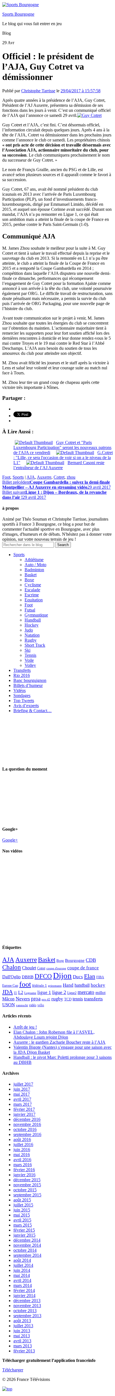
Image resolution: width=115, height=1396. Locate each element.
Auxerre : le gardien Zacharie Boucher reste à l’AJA (59, 1042)
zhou (71, 477)
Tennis (30, 655)
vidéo (32, 1005)
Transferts (22, 670)
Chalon (11, 967)
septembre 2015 (27, 1194)
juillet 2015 (23, 1205)
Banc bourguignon (29, 680)
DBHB (27, 976)
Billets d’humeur (28, 685)
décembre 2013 (26, 1300)
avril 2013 (22, 1340)
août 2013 (22, 1320)
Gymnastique (36, 615)
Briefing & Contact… (32, 710)
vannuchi (22, 1005)
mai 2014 (21, 1275)
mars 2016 (22, 1164)
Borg (60, 961)
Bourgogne (75, 960)
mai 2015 (21, 1215)
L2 (20, 992)
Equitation (34, 599)
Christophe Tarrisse (38, 90)
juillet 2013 (23, 1325)
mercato (86, 992)
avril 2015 (22, 1220)
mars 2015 (22, 1225)
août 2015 (22, 1199)
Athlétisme (34, 559)
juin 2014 (21, 1270)
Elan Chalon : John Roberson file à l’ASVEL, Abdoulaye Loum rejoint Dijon (54, 1035)
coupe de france (83, 967)
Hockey (32, 625)
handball (82, 985)
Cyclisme (33, 584)
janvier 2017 (24, 1114)
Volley (30, 665)
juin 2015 (21, 1210)
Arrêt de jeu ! (25, 1027)
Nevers (23, 998)
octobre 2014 (25, 1250)
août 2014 (22, 1260)
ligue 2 (59, 992)
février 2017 (24, 1109)
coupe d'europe (56, 968)
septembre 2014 (27, 1255)
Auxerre (44, 477)
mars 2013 (22, 1345)
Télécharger (12, 1369)
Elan (89, 976)
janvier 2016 (24, 1174)
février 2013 (24, 1350)
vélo (40, 1005)
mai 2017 (21, 1094)
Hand (68, 985)
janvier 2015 (24, 1235)
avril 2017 (22, 1099)
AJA (31, 477)
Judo (29, 630)
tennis (78, 998)
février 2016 (24, 1169)
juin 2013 (21, 1330)
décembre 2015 (26, 1179)
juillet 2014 (23, 1265)
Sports (18, 477)
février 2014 (24, 1290)
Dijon (62, 975)
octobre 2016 (25, 1129)
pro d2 (46, 999)
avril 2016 (22, 1159)
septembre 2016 (27, 1134)
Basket (31, 574)
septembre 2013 (27, 1315)
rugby (57, 998)
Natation (32, 635)
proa (35, 998)
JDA (7, 992)
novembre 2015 (27, 1184)
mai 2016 (21, 1154)
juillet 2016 (23, 1144)
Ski (27, 650)
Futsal (30, 610)
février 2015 (24, 1230)
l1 (15, 993)
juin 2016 (21, 1149)
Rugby (31, 640)
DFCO (43, 976)
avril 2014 (22, 1280)
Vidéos (19, 690)
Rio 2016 (21, 675)
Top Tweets (23, 700)
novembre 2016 (27, 1124)
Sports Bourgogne (18, 14)
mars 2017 (22, 1104)
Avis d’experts (26, 705)
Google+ (10, 840)
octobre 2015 (25, 1189)
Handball (33, 620)
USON (8, 1004)
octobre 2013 (25, 1310)
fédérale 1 (39, 985)
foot (25, 984)
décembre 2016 (26, 1119)
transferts (93, 998)
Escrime (32, 594)
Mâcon (8, 998)
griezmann (55, 985)
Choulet (29, 967)
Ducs (78, 976)
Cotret (59, 477)
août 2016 (22, 1139)
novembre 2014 (27, 1245)
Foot (6, 477)
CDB (91, 960)
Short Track (35, 645)
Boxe (29, 579)
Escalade (32, 589)
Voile (29, 660)
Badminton (34, 569)
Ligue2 (71, 993)
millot (100, 992)
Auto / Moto (35, 564)
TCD (67, 999)
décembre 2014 (26, 1240)
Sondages (21, 695)
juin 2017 (21, 1089)
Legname (30, 993)
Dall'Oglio (11, 976)
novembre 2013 (27, 1305)
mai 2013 (21, 1335)
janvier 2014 (24, 1295)
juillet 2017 (23, 1084)
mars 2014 (22, 1285)
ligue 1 (44, 992)
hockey (98, 985)
